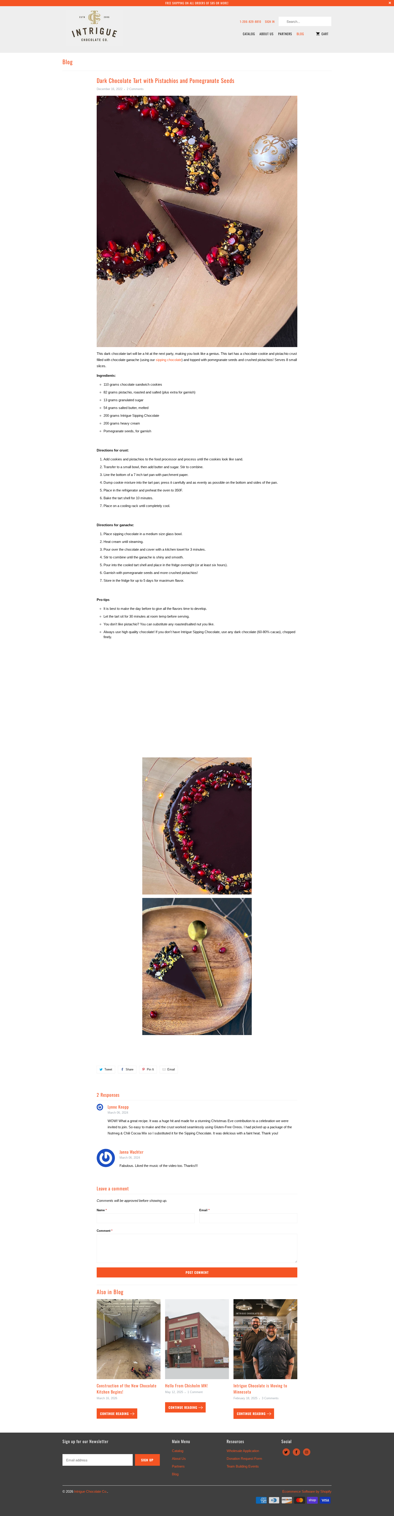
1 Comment (195, 1392)
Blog (300, 33)
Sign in (270, 21)
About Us (266, 33)
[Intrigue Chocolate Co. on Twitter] (286, 1452)
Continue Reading (115, 1413)
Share (129, 1069)
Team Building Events (243, 1466)
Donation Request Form (244, 1458)
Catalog (249, 33)
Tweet (108, 1069)
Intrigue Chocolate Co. (90, 1491)
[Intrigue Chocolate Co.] (94, 29)
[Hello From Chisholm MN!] (197, 1341)
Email (171, 1069)
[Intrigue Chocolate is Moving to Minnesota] (265, 1341)
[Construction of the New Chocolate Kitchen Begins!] (129, 1341)
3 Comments (270, 1398)
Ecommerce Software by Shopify (307, 1491)
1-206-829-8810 (250, 21)
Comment (104, 1230)
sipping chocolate (168, 360)
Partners (285, 33)
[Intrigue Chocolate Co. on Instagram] (306, 1452)
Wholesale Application (243, 1451)
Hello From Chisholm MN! (186, 1386)
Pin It (150, 1069)
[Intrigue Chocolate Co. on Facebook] (296, 1452)
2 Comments (135, 89)
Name (102, 1210)
